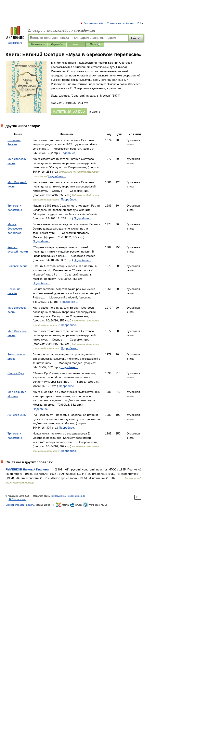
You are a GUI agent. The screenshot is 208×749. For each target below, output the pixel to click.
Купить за (69, 111)
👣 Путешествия (17, 499)
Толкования (37, 44)
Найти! (135, 38)
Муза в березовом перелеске (15, 228)
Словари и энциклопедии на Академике (61, 30)
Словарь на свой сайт (120, 23)
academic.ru (15, 42)
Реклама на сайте (76, 496)
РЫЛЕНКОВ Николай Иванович (27, 469)
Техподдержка (58, 496)
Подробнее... (69, 153)
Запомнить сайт (93, 23)
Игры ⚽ (95, 44)
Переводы (57, 44)
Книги (76, 44)
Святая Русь (16, 373)
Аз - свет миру (17, 414)
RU (139, 23)
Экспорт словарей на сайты (19, 505)
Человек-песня (17, 266)
